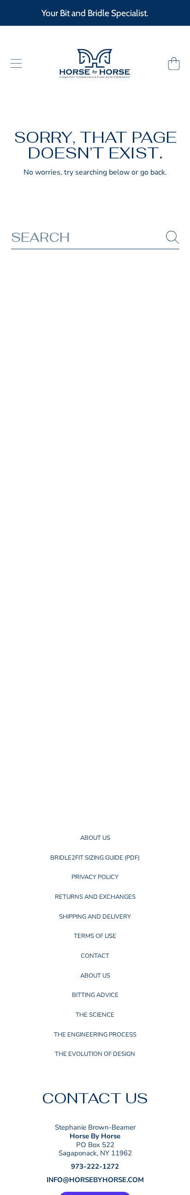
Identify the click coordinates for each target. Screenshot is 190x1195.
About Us (95, 838)
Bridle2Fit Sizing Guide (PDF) (95, 858)
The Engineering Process (95, 1035)
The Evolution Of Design (95, 1054)
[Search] (172, 237)
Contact (95, 956)
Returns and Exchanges (95, 897)
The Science (95, 1015)
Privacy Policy (95, 877)
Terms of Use (95, 936)
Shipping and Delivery (95, 917)
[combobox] (95, 237)
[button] (16, 63)
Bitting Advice (95, 995)
